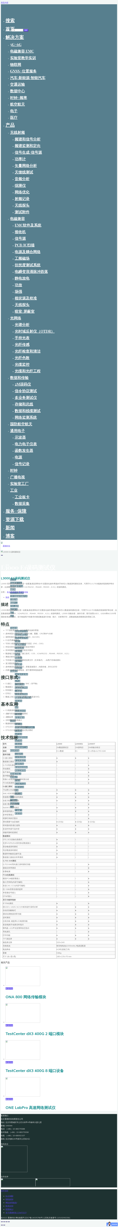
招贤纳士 (9, 1209)
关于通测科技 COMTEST (16, 1212)
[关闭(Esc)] (9, 1221)
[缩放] (2, 1221)
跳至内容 (4, 2)
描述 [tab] (7, 597)
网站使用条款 (11, 1202)
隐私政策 (9, 1199)
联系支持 (9, 1206)
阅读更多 (9, 988)
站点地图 (9, 1196)
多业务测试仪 (12, 592)
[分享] (6, 1221)
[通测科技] (5, 546)
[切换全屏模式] (4, 1221)
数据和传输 (23, 592)
